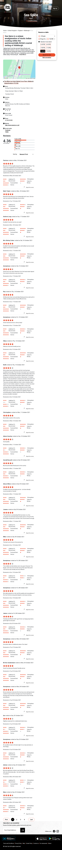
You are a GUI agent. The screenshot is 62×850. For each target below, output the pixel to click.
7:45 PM (48, 51)
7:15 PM (48, 47)
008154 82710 (9, 120)
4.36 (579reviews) (32, 21)
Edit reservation (47, 57)
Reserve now (47, 55)
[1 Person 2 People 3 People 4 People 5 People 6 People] (46, 36)
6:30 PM (43, 44)
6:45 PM (48, 44)
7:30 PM (43, 51)
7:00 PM (43, 47)
